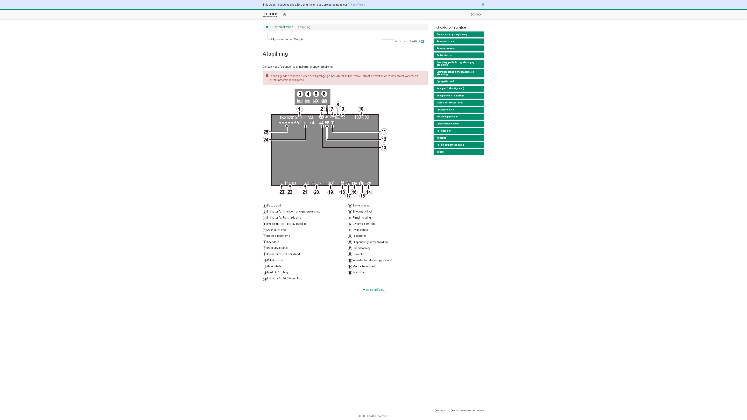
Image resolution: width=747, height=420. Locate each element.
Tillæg (440, 151)
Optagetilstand (445, 81)
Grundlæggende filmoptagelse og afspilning (455, 73)
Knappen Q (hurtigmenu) (450, 88)
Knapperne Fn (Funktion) (450, 95)
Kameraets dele (445, 41)
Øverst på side (375, 289)
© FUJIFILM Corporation (373, 416)
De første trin (444, 55)
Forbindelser (444, 131)
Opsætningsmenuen (448, 123)
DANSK (475, 14)
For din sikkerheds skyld (450, 145)
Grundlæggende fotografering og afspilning (455, 63)
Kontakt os (479, 411)
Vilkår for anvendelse (462, 411)
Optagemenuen (445, 109)
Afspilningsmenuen (447, 116)
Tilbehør (441, 137)
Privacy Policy (356, 4)
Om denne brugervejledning (452, 34)
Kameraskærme (283, 27)
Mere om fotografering (450, 102)
